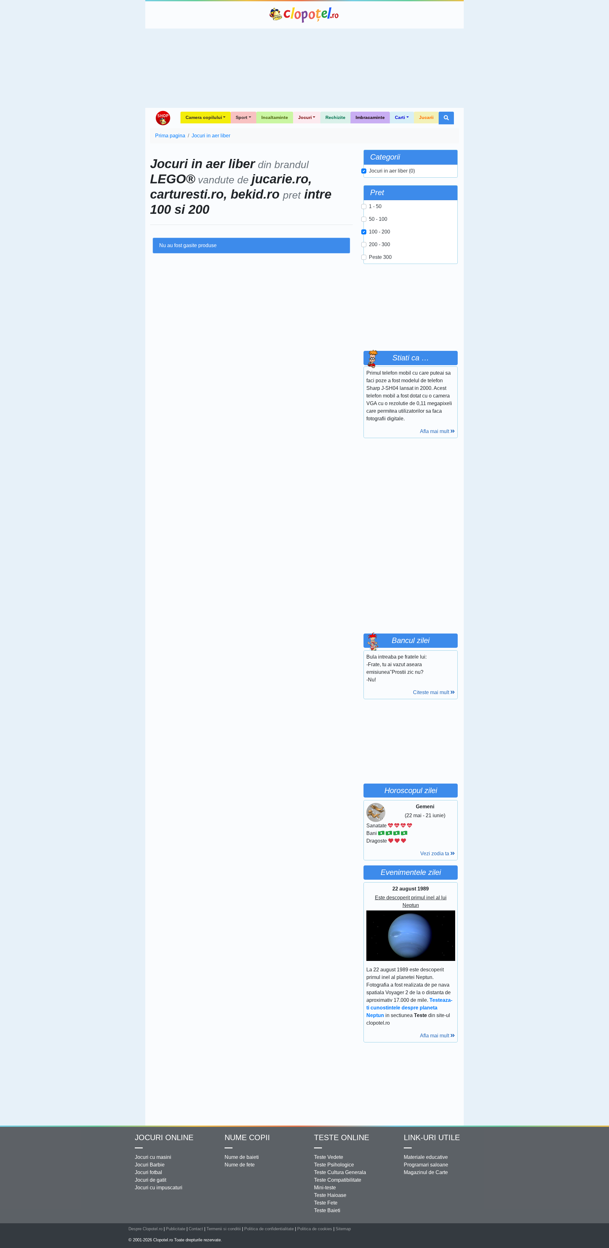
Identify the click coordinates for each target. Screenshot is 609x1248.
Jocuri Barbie (150, 1164)
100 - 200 (379, 231)
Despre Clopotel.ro (145, 1228)
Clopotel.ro (304, 14)
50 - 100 (378, 219)
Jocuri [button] (305, 117)
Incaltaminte (274, 117)
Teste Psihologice (334, 1164)
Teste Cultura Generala (340, 1172)
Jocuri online (164, 1137)
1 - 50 (375, 206)
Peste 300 (380, 257)
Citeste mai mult (431, 692)
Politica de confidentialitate (269, 1228)
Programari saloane (426, 1164)
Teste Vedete (328, 1157)
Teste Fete (325, 1202)
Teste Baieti (327, 1210)
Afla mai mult (435, 431)
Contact (196, 1228)
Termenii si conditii (223, 1228)
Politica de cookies (314, 1228)
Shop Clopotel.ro (162, 118)
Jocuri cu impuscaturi (158, 1187)
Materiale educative (426, 1157)
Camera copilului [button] (204, 117)
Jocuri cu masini (153, 1157)
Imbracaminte (370, 117)
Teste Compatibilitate (337, 1180)
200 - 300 (379, 244)
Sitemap (343, 1228)
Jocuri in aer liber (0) (392, 171)
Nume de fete (240, 1164)
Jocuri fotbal (148, 1172)
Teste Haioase (330, 1195)
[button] (446, 118)
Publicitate (175, 1228)
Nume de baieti (242, 1157)
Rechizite (335, 117)
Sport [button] (241, 117)
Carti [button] (400, 117)
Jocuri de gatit (150, 1180)
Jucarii (426, 117)
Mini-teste (325, 1187)
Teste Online (341, 1137)
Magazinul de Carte (426, 1172)
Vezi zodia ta (435, 853)
